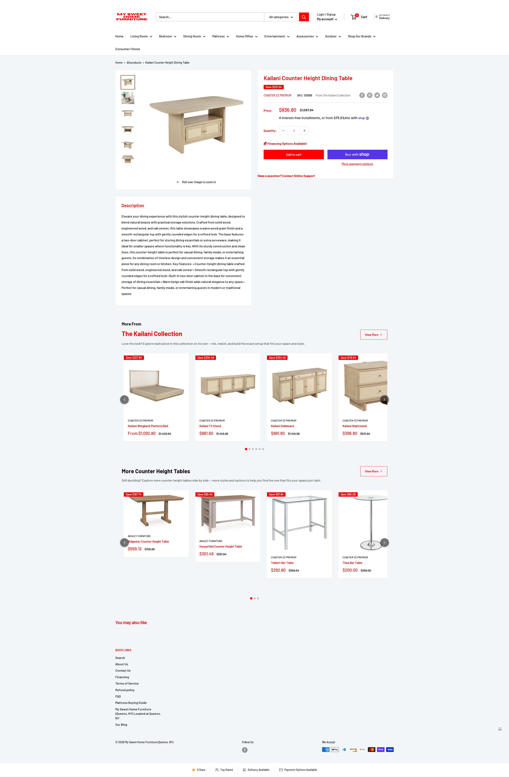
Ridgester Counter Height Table (148, 541)
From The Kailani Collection (333, 95)
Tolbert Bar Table (282, 562)
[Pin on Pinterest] (369, 95)
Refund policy (125, 690)
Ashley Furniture (139, 536)
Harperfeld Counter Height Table (220, 546)
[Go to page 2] (249, 449)
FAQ (118, 696)
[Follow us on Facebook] (245, 750)
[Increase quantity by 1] (304, 130)
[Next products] (384, 399)
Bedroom (165, 36)
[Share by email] (385, 95)
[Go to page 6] (263, 449)
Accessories (305, 36)
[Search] (304, 17)
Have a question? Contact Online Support (286, 176)
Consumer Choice (127, 49)
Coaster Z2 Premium (277, 95)
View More (371, 334)
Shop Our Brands (359, 36)
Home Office (244, 36)
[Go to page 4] (256, 449)
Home (119, 36)
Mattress (218, 36)
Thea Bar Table (352, 562)
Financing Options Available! (287, 143)
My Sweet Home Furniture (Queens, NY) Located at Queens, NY (138, 713)
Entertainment (274, 36)
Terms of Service (127, 683)
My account (325, 19)
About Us (121, 664)
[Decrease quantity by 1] (283, 130)
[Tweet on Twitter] (377, 95)
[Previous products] (124, 399)
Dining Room (192, 36)
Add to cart (293, 154)
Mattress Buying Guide (131, 702)
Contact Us (123, 670)
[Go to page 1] (246, 449)
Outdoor (331, 36)
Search (120, 657)
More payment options (357, 164)
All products (134, 62)
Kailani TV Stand (210, 426)
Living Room (139, 36)
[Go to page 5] (259, 449)
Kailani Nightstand (355, 426)
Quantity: (270, 130)
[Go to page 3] (253, 449)
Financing (122, 677)
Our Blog (121, 724)
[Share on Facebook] (362, 95)
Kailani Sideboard (282, 426)
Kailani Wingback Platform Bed (148, 426)
